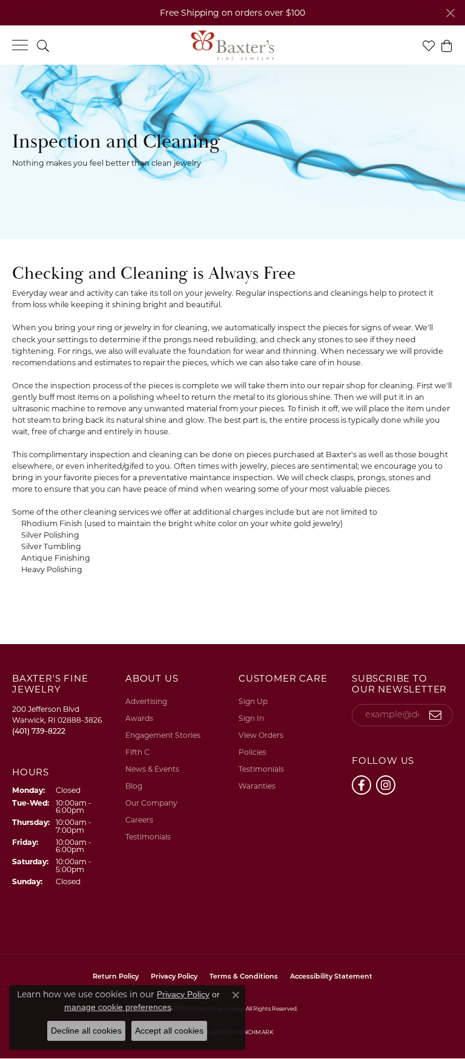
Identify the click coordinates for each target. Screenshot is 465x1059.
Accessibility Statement (331, 977)
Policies (252, 752)
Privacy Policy (183, 994)
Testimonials (148, 836)
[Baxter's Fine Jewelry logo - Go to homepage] (232, 45)
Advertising (146, 701)
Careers (139, 819)
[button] (43, 45)
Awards (139, 718)
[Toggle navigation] (20, 45)
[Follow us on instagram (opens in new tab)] (385, 785)
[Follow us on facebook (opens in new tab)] (361, 785)
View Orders (261, 735)
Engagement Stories (162, 735)
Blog (133, 785)
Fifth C (137, 752)
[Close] (450, 13)
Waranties (257, 785)
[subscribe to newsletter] (435, 715)
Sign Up (253, 701)
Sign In (251, 718)
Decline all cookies (86, 1030)
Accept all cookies (169, 1030)
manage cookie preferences (117, 1007)
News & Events (152, 769)
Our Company (151, 802)
